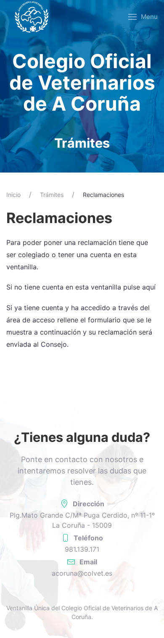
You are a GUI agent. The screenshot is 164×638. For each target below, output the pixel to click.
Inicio (13, 194)
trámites (51, 194)
